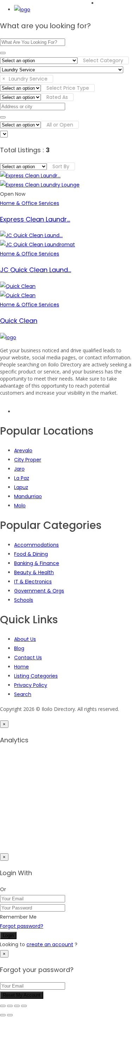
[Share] (17, 1006)
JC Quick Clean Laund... (35, 269)
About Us (25, 639)
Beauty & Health (34, 572)
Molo (20, 505)
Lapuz (21, 487)
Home (21, 666)
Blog (19, 648)
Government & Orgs (39, 590)
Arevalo (23, 450)
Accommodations (36, 544)
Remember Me (18, 916)
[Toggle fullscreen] (10, 1006)
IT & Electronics (33, 581)
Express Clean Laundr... (35, 219)
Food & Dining (31, 554)
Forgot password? (21, 926)
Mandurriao (28, 496)
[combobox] (103, 60)
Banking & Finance (36, 563)
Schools (23, 599)
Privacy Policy (30, 685)
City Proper (27, 459)
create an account (49, 944)
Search (22, 694)
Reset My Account (21, 995)
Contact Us (28, 657)
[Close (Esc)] (24, 1006)
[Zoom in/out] (3, 1006)
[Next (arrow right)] (10, 1015)
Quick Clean (18, 320)
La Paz (21, 478)
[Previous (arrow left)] (3, 1015)
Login (8, 935)
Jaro (19, 468)
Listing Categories (36, 675)
